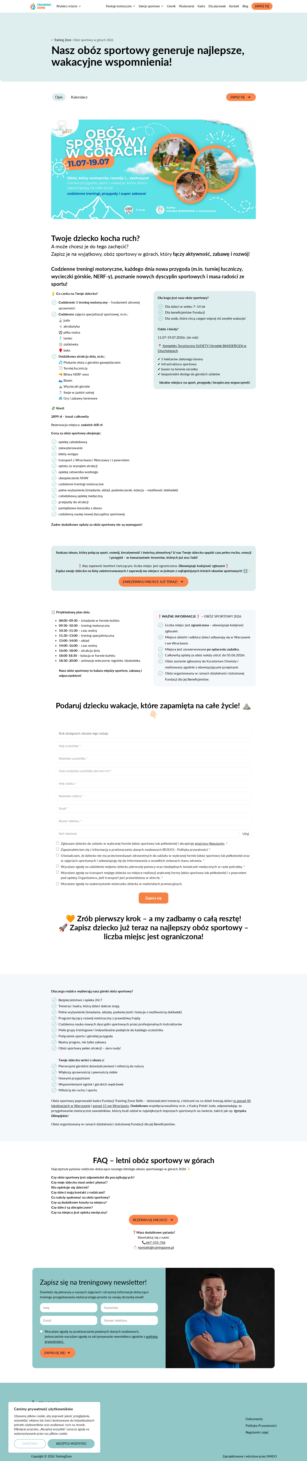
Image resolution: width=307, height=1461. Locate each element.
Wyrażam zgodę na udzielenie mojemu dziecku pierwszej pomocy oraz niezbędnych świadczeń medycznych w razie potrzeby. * (153, 867)
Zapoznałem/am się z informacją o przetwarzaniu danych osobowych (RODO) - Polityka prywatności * (135, 849)
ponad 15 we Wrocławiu (111, 1106)
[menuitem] (120, 6)
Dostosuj (30, 1443)
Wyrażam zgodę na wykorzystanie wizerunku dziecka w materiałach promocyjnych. (122, 884)
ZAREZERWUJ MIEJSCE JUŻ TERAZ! (150, 582)
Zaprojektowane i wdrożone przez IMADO (250, 1456)
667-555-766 (155, 1242)
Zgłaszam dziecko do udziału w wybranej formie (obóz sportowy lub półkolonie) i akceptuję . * (144, 843)
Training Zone (62, 40)
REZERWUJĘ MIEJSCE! (150, 1220)
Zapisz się (237, 97)
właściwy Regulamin (209, 843)
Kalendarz (79, 97)
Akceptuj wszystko (71, 1443)
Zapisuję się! (54, 1353)
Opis (59, 97)
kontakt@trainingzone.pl (156, 1247)
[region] (54, 1427)
